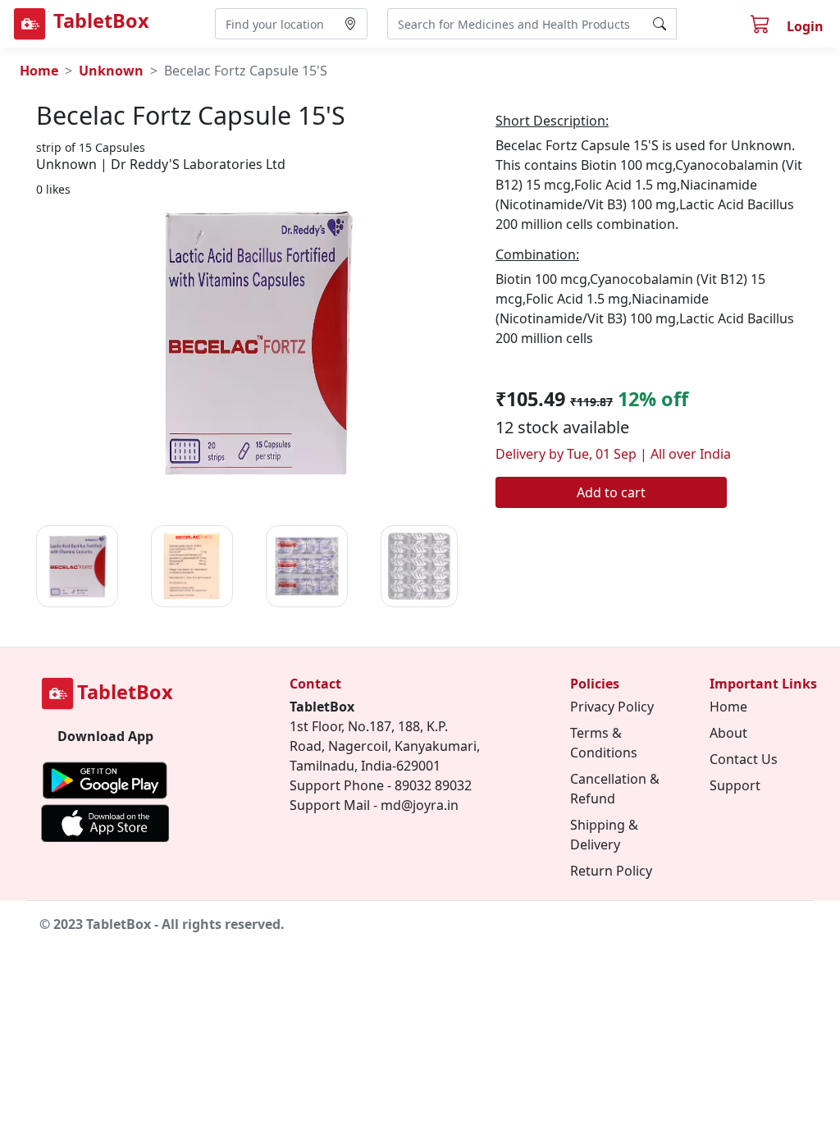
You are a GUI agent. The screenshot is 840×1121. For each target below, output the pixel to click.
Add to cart (611, 492)
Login (805, 26)
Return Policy (611, 871)
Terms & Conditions (603, 743)
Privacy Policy (612, 707)
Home (39, 71)
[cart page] (762, 26)
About (728, 733)
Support (735, 785)
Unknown (111, 71)
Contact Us (744, 759)
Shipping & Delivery (604, 834)
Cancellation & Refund (615, 789)
